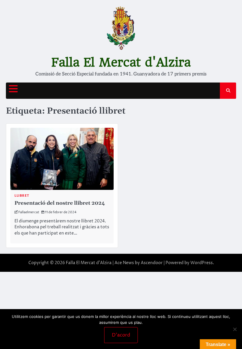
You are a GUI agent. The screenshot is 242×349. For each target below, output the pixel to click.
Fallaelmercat (28, 212)
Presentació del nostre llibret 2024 (59, 203)
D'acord (121, 335)
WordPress (201, 263)
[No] (235, 329)
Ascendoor (152, 263)
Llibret (21, 195)
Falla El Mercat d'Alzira (121, 62)
